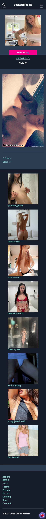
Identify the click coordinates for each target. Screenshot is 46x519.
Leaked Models (23, 4)
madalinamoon (15, 313)
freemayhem (14, 349)
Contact (6, 503)
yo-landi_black (15, 205)
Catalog (6, 496)
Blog (4, 500)
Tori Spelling (14, 385)
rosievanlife (14, 241)
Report (6, 476)
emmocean (14, 277)
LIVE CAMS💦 (23, 52)
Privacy (6, 490)
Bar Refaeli (13, 457)
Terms (5, 486)
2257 (5, 483)
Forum (5, 493)
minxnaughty (23, 58)
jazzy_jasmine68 (16, 421)
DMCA (5, 480)
